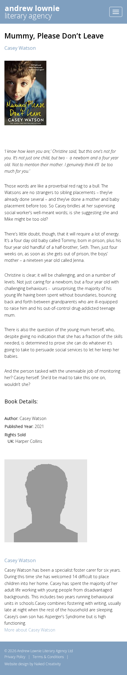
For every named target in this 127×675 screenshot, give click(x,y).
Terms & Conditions (48, 656)
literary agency (32, 11)
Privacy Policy (14, 656)
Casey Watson (20, 48)
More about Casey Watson (29, 630)
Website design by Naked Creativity (32, 663)
